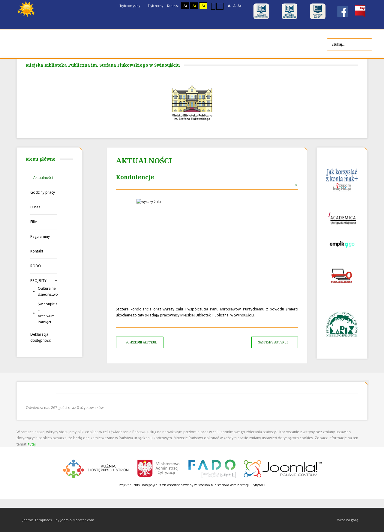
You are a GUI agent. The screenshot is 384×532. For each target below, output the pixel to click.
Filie (33, 221)
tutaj (32, 444)
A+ (240, 6)
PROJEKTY (38, 280)
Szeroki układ (220, 6)
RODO (35, 265)
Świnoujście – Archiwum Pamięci (47, 313)
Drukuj (290, 185)
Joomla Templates (37, 520)
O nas (35, 207)
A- (229, 6)
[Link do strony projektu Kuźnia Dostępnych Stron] (96, 467)
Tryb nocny (155, 6)
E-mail (296, 185)
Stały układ (213, 6)
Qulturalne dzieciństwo (47, 291)
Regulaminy (40, 236)
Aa (185, 6)
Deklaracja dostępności (41, 337)
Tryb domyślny (129, 6)
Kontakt (36, 251)
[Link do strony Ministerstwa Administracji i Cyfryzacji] (158, 467)
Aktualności (43, 177)
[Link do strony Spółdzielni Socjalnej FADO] (211, 467)
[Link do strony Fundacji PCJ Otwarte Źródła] (283, 467)
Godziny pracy (42, 192)
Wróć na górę (347, 520)
